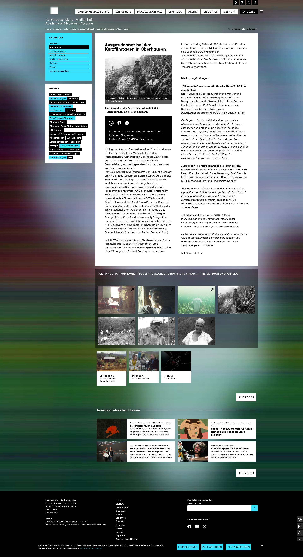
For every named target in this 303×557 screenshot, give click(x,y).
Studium (120, 504)
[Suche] (248, 2)
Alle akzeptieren (238, 547)
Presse (53, 67)
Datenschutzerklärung (126, 539)
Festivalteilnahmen (59, 59)
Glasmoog (175, 11)
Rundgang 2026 (57, 51)
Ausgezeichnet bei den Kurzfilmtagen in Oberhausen (103, 29)
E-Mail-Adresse (194, 504)
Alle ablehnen (212, 547)
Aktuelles (248, 11)
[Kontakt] (242, 2)
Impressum (121, 535)
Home (48, 29)
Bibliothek (211, 11)
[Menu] (261, 11)
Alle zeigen (246, 397)
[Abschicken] (254, 508)
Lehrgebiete (123, 11)
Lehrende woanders (59, 71)
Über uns (230, 11)
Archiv (192, 11)
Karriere (53, 63)
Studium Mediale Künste (93, 11)
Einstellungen (187, 547)
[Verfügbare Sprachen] (236, 2)
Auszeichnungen (57, 55)
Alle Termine (70, 29)
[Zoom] (116, 300)
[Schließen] (262, 546)
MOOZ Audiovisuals (149, 11)
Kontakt (120, 532)
